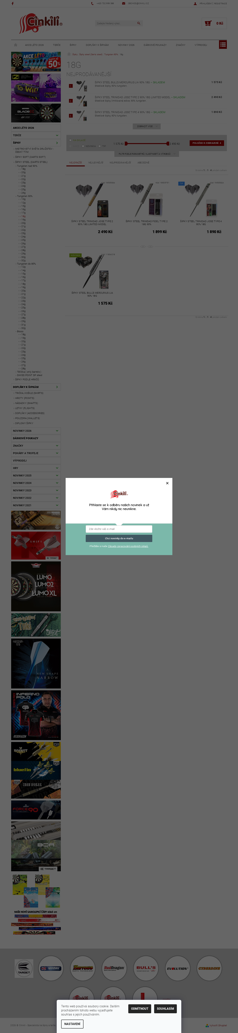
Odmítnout (139, 1008)
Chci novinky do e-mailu (119, 538)
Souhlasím (165, 1008)
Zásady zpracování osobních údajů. (128, 546)
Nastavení (72, 1024)
